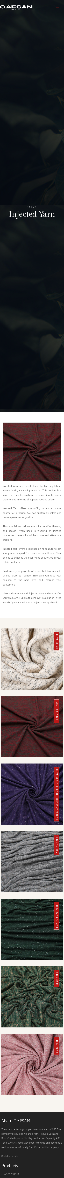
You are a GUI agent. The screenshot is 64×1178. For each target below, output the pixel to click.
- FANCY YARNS (10, 1174)
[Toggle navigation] (57, 7)
